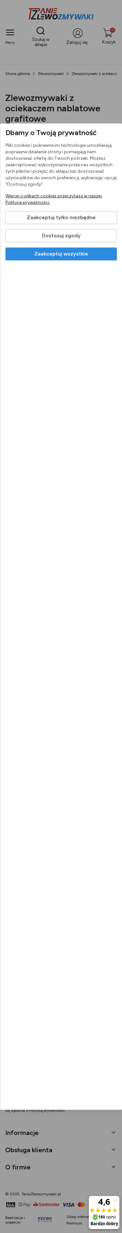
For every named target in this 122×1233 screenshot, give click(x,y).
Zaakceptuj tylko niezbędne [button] (61, 217)
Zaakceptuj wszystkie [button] (61, 254)
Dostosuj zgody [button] (61, 235)
